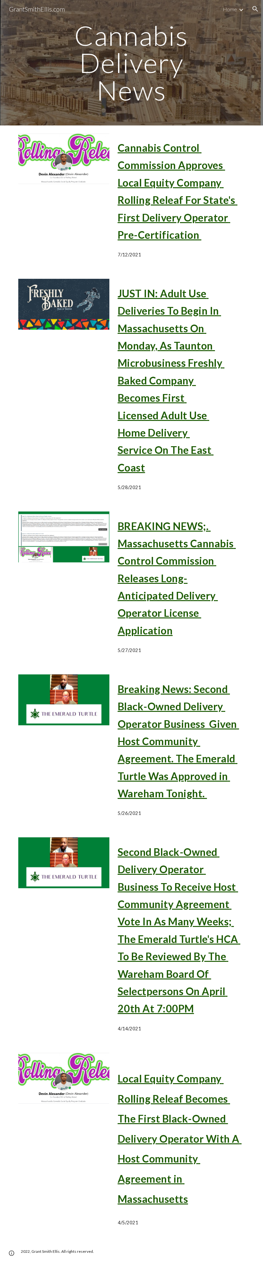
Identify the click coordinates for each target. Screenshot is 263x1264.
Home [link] (230, 9)
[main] (131, 62)
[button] (255, 9)
